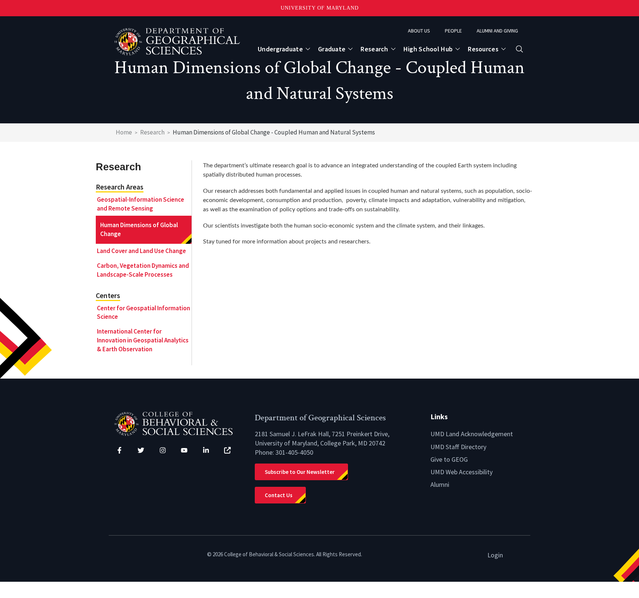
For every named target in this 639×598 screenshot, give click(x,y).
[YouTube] (184, 450)
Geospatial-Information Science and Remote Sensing (140, 203)
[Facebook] (119, 450)
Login (495, 555)
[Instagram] (163, 450)
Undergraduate (280, 49)
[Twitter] (141, 450)
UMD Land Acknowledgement (471, 434)
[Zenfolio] (227, 450)
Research (374, 49)
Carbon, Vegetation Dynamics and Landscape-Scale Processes (143, 270)
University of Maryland (320, 8)
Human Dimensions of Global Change (139, 229)
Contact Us (279, 495)
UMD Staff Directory (458, 446)
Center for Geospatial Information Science (143, 312)
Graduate (331, 49)
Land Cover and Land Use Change (141, 251)
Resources (483, 49)
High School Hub (428, 49)
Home (124, 132)
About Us (419, 30)
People (453, 30)
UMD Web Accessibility (461, 472)
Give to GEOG (449, 459)
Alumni (439, 484)
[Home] (179, 423)
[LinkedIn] (206, 450)
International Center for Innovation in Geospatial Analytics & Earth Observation (143, 340)
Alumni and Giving (497, 30)
